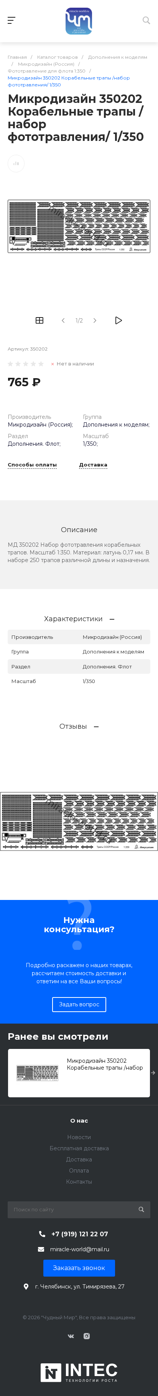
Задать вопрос (79, 1004)
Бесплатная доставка (79, 1148)
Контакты (79, 1181)
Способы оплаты (32, 465)
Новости (79, 1137)
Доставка (93, 465)
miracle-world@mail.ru (79, 1249)
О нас (79, 1120)
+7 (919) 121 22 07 (79, 1234)
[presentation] (153, 1073)
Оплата (79, 1170)
